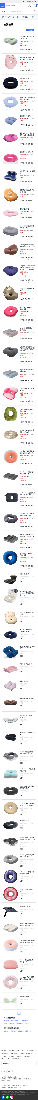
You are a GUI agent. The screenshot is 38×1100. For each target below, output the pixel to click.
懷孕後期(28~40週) (25, 17)
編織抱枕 (13, 1031)
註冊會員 (29, 2)
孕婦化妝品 (25, 1021)
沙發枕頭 (6, 1031)
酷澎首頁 (4, 17)
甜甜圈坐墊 (28, 1031)
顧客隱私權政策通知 (26, 1053)
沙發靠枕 (20, 1031)
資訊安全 (11, 1055)
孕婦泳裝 (11, 1024)
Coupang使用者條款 (27, 1050)
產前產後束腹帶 (15, 1021)
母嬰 (13, 17)
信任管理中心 (14, 1053)
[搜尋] (35, 11)
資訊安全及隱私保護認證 (24, 1055)
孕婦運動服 (19, 1024)
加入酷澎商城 (5, 1058)
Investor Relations (14, 1050)
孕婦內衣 (27, 1024)
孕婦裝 (5, 1024)
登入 (24, 2)
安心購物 (4, 1055)
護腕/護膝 (6, 1021)
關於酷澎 (3, 1050)
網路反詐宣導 (15, 1058)
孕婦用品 (18, 17)
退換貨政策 (5, 1053)
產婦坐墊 (34, 17)
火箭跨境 (9, 17)
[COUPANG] (7, 1072)
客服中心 (34, 2)
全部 (3, 11)
